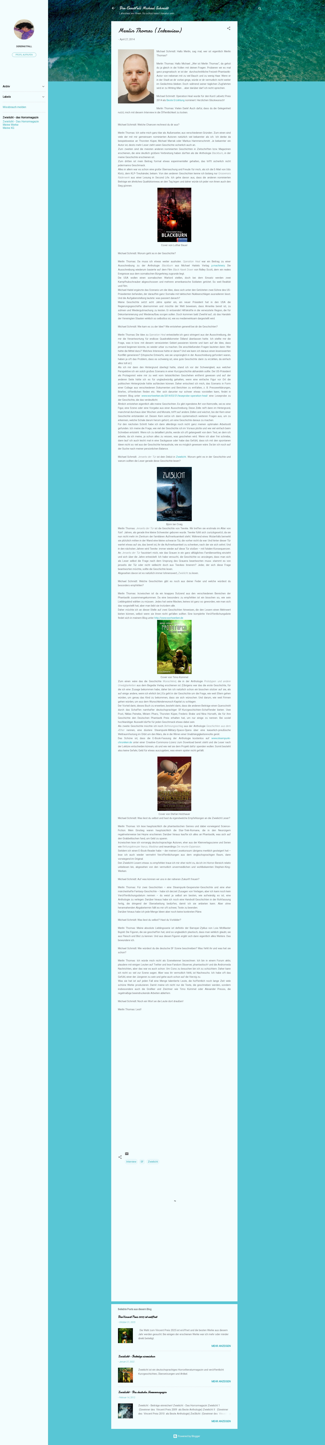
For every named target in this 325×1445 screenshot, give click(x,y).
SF (142, 1161)
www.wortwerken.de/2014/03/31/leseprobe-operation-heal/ (175, 395)
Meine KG (8, 128)
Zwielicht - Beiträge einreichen (136, 1356)
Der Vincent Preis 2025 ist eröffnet (137, 1317)
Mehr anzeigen (221, 1346)
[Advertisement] (251, 72)
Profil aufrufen (24, 55)
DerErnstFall (24, 46)
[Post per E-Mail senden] (127, 1154)
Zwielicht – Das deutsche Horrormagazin (142, 1392)
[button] (229, 29)
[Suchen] (260, 9)
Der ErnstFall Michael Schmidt (143, 8)
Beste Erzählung (176, 100)
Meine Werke (10, 124)
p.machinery (218, 265)
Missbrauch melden (14, 107)
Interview (131, 1161)
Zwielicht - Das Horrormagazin (21, 121)
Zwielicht (181, 456)
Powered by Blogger (188, 1436)
